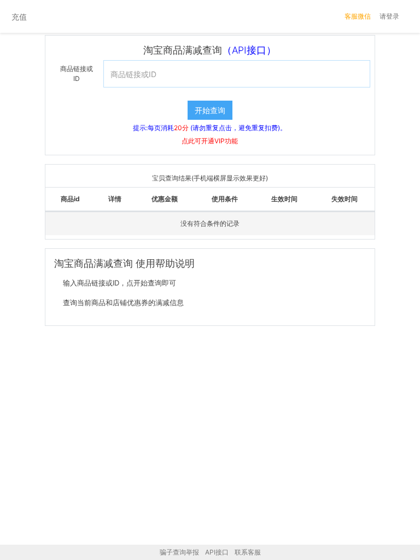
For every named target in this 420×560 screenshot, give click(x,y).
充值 (19, 16)
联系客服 (248, 552)
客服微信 (358, 16)
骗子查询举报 (179, 552)
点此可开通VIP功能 (210, 141)
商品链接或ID (76, 74)
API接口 (217, 552)
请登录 (389, 16)
